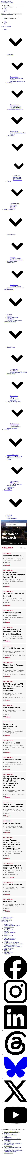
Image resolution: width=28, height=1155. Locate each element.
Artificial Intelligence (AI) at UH (12, 925)
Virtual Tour (7, 953)
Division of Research (6, 26)
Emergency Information (9, 932)
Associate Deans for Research (17, 81)
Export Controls (14, 396)
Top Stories (9, 515)
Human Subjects (14, 369)
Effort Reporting (14, 425)
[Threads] (15, 1054)
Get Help (6, 934)
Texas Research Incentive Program (15, 287)
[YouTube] (15, 1126)
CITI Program (13, 483)
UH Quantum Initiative (15, 107)
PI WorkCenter (10, 318)
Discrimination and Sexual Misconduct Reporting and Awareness (13, 944)
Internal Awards (14, 285)
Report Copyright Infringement (11, 942)
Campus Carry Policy (9, 927)
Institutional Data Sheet (12, 455)
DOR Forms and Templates (13, 457)
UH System (6, 951)
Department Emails (14, 203)
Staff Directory (13, 205)
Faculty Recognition (12, 518)
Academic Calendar (8, 924)
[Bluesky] (15, 1078)
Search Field (7, 5)
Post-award (9, 316)
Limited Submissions (12, 261)
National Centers (14, 131)
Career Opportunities (9, 929)
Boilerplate (9, 488)
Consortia (12, 134)
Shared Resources (17, 180)
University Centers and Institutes (18, 132)
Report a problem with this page (11, 1132)
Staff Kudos (13, 208)
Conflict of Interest (14, 424)
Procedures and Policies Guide (14, 320)
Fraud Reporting (8, 1137)
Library (5, 937)
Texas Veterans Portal (9, 948)
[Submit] (16, 7)
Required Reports (8, 1146)
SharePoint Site (10, 487)
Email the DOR (14, 206)
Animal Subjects (14, 370)
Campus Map (7, 928)
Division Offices (14, 77)
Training (12, 397)
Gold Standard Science (15, 106)
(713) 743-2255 (4, 921)
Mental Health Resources (10, 938)
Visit (5, 8)
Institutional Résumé (9, 1144)
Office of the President (9, 939)
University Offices (8, 952)
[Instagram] (15, 1003)
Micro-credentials (14, 481)
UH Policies (13, 400)
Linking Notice (7, 1140)
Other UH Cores (17, 177)
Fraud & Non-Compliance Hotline (12, 1139)
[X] (15, 1102)
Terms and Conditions (15, 286)
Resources (12, 257)
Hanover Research (11, 485)
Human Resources (8, 935)
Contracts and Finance (12, 317)
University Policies (8, 1153)
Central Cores (16, 175)
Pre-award (9, 314)
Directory (6, 931)
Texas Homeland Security (10, 1134)
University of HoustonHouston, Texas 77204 (6, 919)
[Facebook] (15, 979)
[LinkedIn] (15, 1030)
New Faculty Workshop (16, 484)
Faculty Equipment (17, 178)
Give (5, 11)
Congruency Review (15, 426)
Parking (6, 941)
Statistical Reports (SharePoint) (14, 456)
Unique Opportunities (15, 258)
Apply (5, 9)
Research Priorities (14, 105)
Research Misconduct (12, 428)
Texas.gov (6, 1133)
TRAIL (5, 1136)
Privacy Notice (7, 1141)
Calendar (9, 516)
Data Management (14, 398)
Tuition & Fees (7, 949)
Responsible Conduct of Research (18, 372)
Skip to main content (6, 1)
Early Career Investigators (16, 259)
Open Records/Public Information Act (13, 946)
